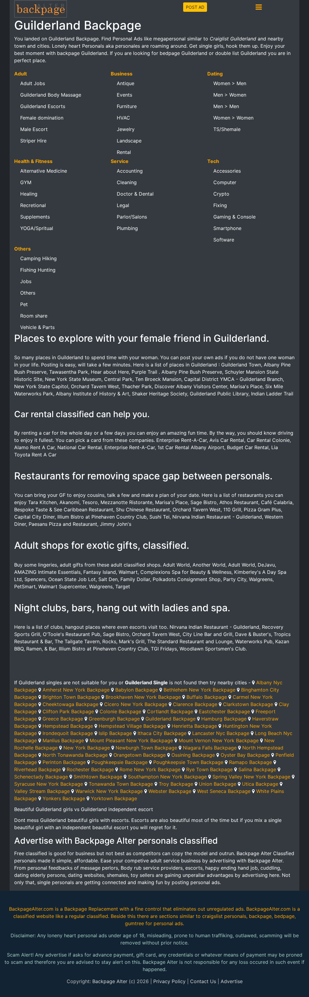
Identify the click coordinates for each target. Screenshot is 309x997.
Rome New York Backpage (149, 769)
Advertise (232, 981)
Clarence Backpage (195, 704)
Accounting (130, 171)
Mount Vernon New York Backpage (219, 740)
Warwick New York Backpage (109, 791)
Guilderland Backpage (170, 719)
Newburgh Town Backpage (146, 748)
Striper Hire (33, 141)
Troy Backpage (176, 784)
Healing (28, 194)
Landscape (129, 141)
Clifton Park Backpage (68, 711)
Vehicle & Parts (37, 327)
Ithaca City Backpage (162, 733)
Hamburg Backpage (224, 719)
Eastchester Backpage (224, 711)
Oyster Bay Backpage (245, 755)
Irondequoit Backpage (68, 733)
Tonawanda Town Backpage (121, 784)
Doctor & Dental (135, 194)
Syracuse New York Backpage (48, 784)
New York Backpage (86, 748)
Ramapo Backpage (250, 762)
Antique (125, 83)
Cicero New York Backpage (135, 704)
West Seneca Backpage (223, 791)
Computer (224, 182)
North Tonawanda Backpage (75, 755)
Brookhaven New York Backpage (143, 697)
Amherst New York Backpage (76, 690)
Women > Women (233, 118)
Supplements (35, 217)
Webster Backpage (169, 791)
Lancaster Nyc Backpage (220, 733)
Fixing (220, 205)
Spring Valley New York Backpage (251, 777)
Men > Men (226, 106)
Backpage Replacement (91, 909)
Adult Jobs (32, 83)
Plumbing (127, 228)
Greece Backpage (63, 719)
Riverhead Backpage (37, 769)
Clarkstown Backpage (248, 704)
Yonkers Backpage (64, 798)
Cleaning (127, 182)
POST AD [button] (195, 7)
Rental (124, 152)
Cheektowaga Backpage (70, 704)
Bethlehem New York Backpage (199, 690)
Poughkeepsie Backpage (119, 762)
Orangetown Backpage (139, 755)
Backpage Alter (109, 981)
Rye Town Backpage (209, 769)
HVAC (123, 118)
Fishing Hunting (38, 270)
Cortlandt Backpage (170, 711)
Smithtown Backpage (98, 777)
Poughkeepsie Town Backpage (188, 762)
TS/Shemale (227, 129)
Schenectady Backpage (41, 777)
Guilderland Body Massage (50, 95)
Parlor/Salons (132, 217)
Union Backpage (217, 784)
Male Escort (34, 129)
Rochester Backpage (90, 769)
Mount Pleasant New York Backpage (131, 740)
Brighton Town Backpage (71, 697)
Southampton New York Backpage (167, 777)
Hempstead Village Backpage (132, 726)
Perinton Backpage (64, 762)
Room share (33, 316)
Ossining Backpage (193, 755)
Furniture (127, 106)
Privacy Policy (169, 981)
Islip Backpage (115, 733)
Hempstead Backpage (68, 726)
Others (27, 293)
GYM (25, 182)
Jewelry (126, 129)
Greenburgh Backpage (114, 719)
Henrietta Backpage (194, 726)
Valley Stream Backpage (42, 791)
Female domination (41, 118)
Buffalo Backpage (206, 697)
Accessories (227, 171)
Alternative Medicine (43, 171)
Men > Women (229, 95)
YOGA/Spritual (36, 228)
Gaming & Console (234, 217)
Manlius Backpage (63, 740)
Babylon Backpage (136, 690)
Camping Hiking (38, 258)
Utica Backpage (260, 784)
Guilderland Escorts (42, 106)
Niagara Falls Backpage (210, 748)
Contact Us (203, 981)
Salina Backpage (257, 769)
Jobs (25, 281)
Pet (24, 304)
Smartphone (227, 228)
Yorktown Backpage (114, 798)
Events (124, 95)
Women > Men (229, 83)
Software (223, 240)
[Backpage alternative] (40, 8)
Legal (123, 205)
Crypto (221, 194)
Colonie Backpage (120, 711)
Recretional (33, 205)
